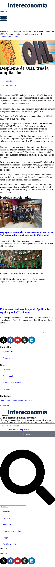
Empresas (7, 518)
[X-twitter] (3, 340)
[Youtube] (17, 340)
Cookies (6, 389)
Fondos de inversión (12, 531)
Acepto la (17, 429)
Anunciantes (8, 358)
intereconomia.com (10, 36)
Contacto (7, 369)
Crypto (6, 537)
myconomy (8, 351)
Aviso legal (8, 376)
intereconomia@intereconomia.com (16, 400)
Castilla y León (9, 544)
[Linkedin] (31, 340)
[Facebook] (10, 340)
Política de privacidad (12, 382)
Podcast (3, 548)
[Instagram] (24, 340)
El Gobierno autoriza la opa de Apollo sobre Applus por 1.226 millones (25, 311)
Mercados (10, 81)
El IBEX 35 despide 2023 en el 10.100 (21, 273)
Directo (3, 11)
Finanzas (7, 511)
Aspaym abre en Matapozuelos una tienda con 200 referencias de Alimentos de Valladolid (27, 234)
